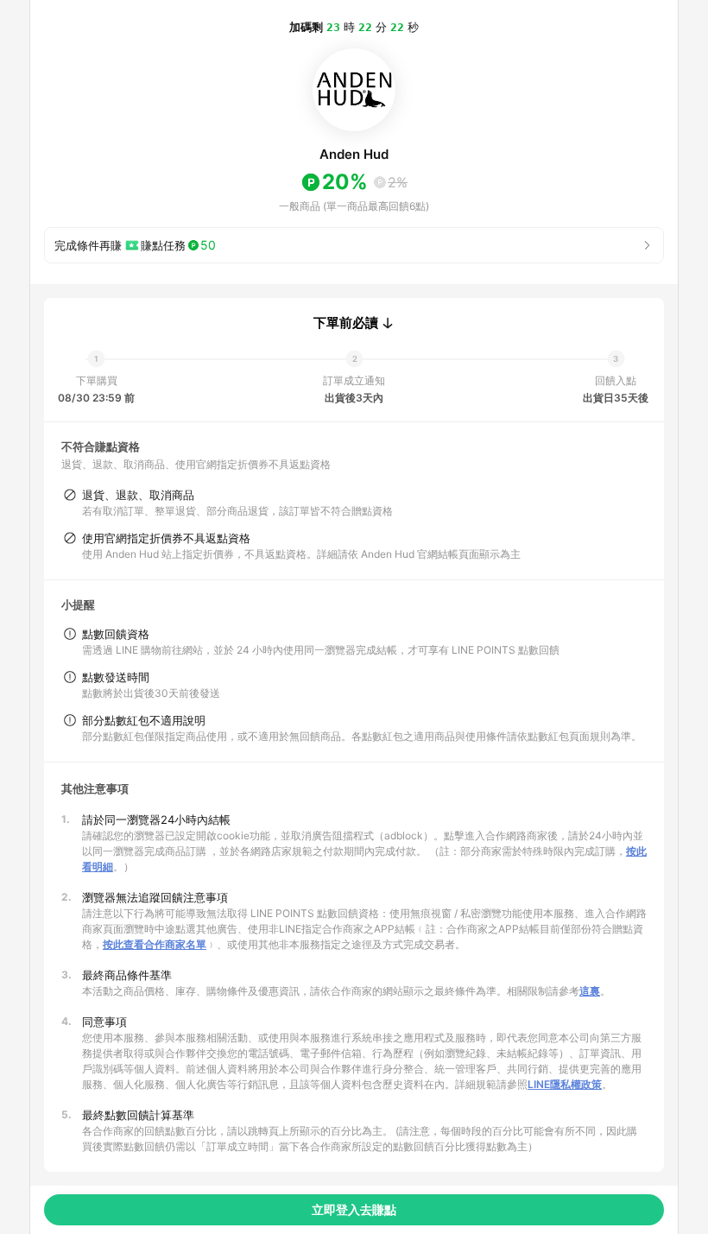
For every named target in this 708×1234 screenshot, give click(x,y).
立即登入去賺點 (354, 1209)
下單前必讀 (345, 323)
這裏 (589, 990)
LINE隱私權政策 (565, 1084)
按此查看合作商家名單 (154, 944)
